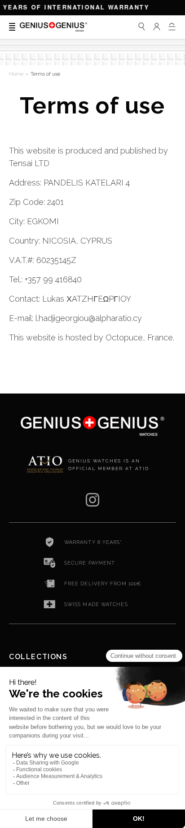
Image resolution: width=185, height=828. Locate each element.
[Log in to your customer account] (157, 27)
